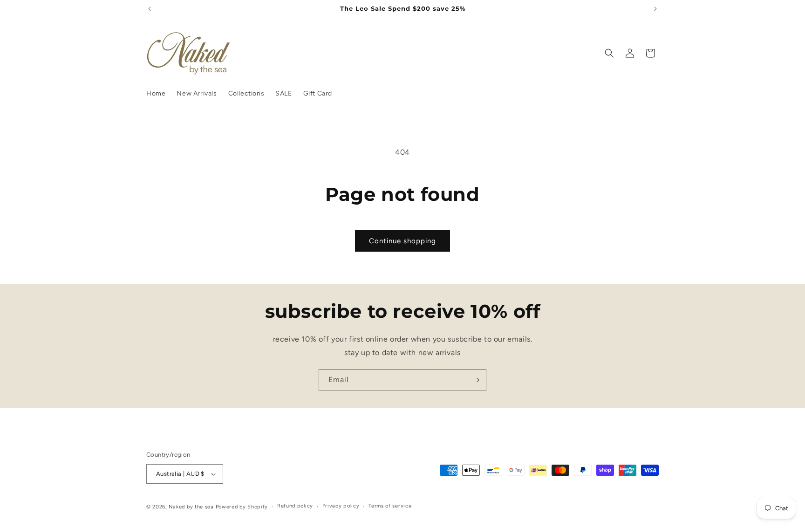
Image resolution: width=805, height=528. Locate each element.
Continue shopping (402, 241)
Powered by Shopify (242, 507)
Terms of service (389, 506)
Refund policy (295, 506)
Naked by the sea (191, 507)
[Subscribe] (475, 380)
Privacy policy (341, 506)
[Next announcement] (655, 9)
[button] (609, 53)
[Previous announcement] (149, 9)
